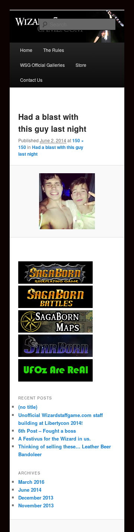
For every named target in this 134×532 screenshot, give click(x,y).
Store (81, 65)
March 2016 (31, 481)
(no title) (27, 406)
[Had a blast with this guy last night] (66, 201)
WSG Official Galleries (42, 65)
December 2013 (35, 497)
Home (26, 50)
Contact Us (31, 80)
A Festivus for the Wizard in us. (54, 438)
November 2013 (36, 505)
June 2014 (29, 489)
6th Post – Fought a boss (47, 430)
